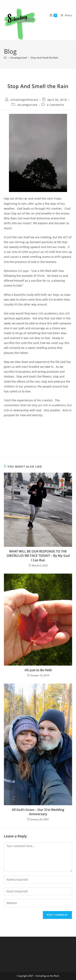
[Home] (5, 57)
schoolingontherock (24, 100)
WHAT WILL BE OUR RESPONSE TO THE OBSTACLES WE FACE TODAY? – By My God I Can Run (38, 555)
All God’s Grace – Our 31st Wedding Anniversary (38, 812)
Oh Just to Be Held (38, 670)
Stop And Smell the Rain (44, 57)
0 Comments (55, 105)
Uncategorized (27, 105)
